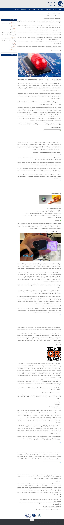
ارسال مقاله (54, 9)
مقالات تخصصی (48, 9)
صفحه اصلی (60, 9)
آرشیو (42, 9)
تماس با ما (17, 9)
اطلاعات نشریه (23, 9)
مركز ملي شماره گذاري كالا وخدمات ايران (43, 522)
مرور (38, 9)
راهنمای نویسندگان (32, 9)
